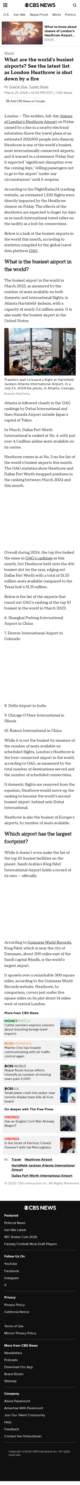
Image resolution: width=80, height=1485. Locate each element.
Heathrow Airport (38, 1159)
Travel (16, 1159)
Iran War (20, 15)
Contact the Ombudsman (23, 1436)
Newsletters (13, 1353)
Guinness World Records (49, 942)
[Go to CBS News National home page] (40, 5)
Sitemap (10, 1381)
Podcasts (10, 1360)
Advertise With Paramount (23, 1408)
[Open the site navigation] (14, 5)
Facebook (11, 1271)
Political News (14, 1223)
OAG (33, 250)
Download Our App (18, 1367)
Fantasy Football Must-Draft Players (30, 1244)
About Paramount (17, 1401)
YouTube (10, 1264)
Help (7, 1422)
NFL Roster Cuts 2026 (20, 1237)
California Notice (16, 1312)
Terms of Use (13, 1326)
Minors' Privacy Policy (20, 1333)
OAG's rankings (38, 558)
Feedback (11, 1429)
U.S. (6, 15)
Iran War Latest (15, 1230)
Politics (70, 15)
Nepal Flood (39, 15)
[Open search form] (75, 5)
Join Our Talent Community (24, 1415)
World (56, 15)
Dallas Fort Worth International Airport (42, 1176)
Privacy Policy (14, 1305)
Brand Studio (13, 1374)
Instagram (11, 1278)
